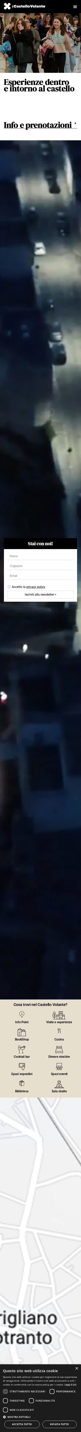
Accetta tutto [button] (22, 1424)
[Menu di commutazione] (75, 7)
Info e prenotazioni (38, 125)
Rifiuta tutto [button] (59, 1424)
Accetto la (28, 587)
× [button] (76, 1368)
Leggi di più (70, 1384)
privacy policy (35, 587)
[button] (40, 125)
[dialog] (40, 1398)
